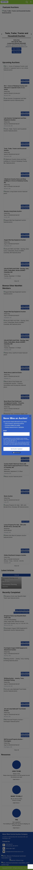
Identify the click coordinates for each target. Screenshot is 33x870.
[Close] (30, 416)
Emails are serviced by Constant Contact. (22, 444)
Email (5, 430)
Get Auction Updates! (16, 449)
